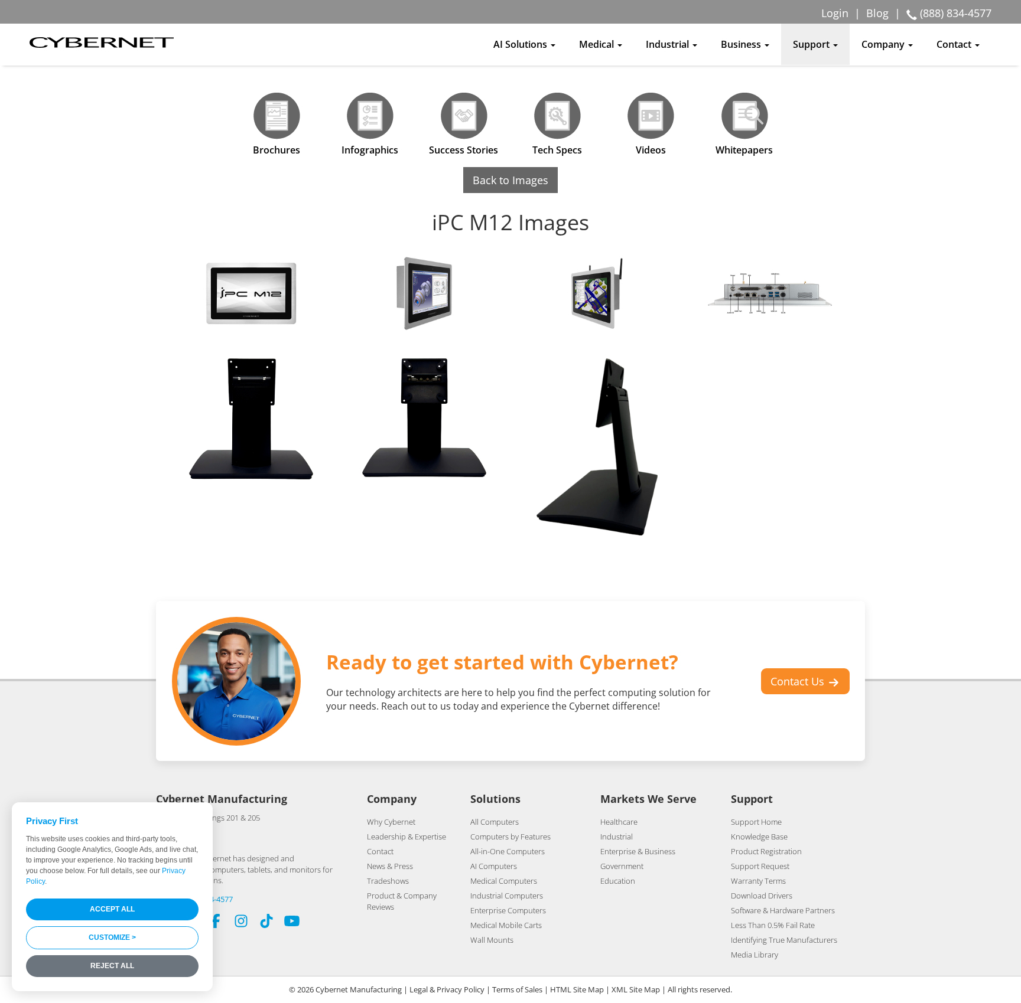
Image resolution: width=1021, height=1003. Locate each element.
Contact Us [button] (798, 681)
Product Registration (766, 851)
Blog (877, 13)
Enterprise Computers (508, 910)
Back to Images (510, 180)
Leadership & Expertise (406, 836)
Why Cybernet (391, 821)
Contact (380, 851)
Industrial (616, 836)
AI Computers (493, 866)
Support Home (756, 821)
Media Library (754, 954)
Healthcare (619, 821)
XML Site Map (636, 989)
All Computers (494, 821)
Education (617, 880)
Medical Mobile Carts (506, 925)
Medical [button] (597, 44)
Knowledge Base (759, 836)
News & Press (390, 866)
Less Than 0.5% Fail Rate (773, 925)
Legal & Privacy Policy (447, 989)
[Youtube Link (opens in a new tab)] (292, 922)
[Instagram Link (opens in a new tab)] (241, 922)
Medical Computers (503, 880)
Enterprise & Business (637, 851)
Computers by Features (510, 836)
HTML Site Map (577, 989)
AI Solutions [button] (521, 44)
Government (621, 866)
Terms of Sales (517, 989)
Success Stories (463, 149)
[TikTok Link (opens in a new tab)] (266, 922)
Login (834, 13)
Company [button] (884, 44)
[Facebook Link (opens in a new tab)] (216, 922)
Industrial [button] (668, 44)
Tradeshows (388, 880)
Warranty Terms (758, 880)
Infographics (370, 149)
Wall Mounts (491, 940)
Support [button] (812, 44)
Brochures (276, 149)
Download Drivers (761, 895)
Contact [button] (955, 44)
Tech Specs (557, 149)
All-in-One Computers (507, 851)
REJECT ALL (112, 966)
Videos (651, 149)
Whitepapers (744, 149)
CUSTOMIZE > (112, 937)
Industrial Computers (506, 895)
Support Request (760, 866)
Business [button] (742, 44)
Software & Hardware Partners (783, 910)
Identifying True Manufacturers (784, 940)
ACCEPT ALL (112, 909)
